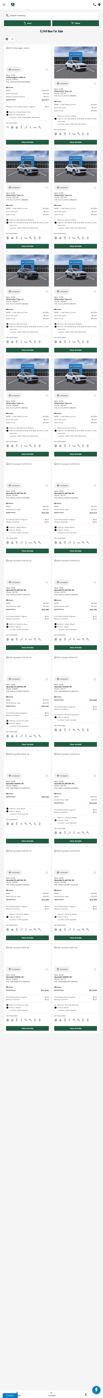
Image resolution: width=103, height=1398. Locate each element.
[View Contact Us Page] (94, 4)
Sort (29, 23)
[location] (99, 4)
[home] (12, 4)
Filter (77, 23)
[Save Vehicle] (47, 70)
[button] (27, 142)
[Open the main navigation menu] (4, 4)
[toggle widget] (96, 1390)
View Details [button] (27, 142)
